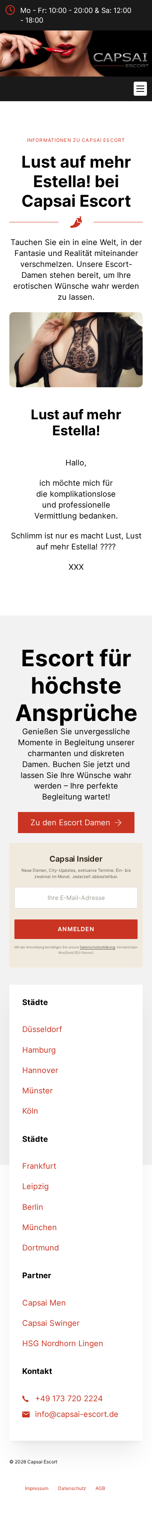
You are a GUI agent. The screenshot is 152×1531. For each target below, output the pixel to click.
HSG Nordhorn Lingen (62, 1343)
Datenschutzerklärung (97, 947)
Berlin (32, 1207)
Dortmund (40, 1247)
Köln (30, 1111)
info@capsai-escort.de (76, 1414)
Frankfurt (39, 1166)
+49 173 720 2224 (69, 1398)
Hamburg (39, 1050)
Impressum (36, 1488)
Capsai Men (44, 1302)
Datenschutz (72, 1488)
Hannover (40, 1070)
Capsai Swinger (51, 1323)
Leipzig (35, 1186)
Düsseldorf (42, 1029)
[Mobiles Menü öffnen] (140, 89)
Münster (37, 1090)
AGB (100, 1488)
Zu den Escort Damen (70, 822)
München (39, 1227)
